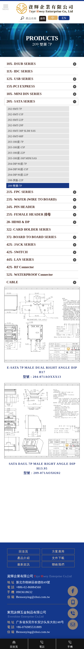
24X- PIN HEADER (21, 207)
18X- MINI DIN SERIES (24, 94)
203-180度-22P (16, 152)
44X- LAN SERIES (20, 259)
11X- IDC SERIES (20, 71)
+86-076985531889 (29, 627)
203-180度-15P (16, 147)
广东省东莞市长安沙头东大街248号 (40, 622)
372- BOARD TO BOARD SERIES (31, 237)
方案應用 (58, 551)
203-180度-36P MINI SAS (22, 158)
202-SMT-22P (15, 119)
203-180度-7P (15, 141)
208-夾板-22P (15, 180)
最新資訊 (23, 564)
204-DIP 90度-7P (17, 163)
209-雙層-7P (15, 185)
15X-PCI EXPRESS (21, 86)
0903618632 (24, 592)
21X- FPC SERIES (20, 192)
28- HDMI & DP (18, 222)
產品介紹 (23, 558)
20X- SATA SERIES (21, 101)
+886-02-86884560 (28, 587)
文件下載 (58, 558)
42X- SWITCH (17, 252)
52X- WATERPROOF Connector (30, 274)
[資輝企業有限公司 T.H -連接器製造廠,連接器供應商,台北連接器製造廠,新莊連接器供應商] (45, 9)
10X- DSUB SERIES (21, 63)
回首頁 (23, 551)
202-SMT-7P (15, 108)
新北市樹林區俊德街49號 (33, 582)
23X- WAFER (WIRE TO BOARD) (31, 199)
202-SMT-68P (15, 136)
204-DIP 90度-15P (18, 169)
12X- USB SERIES (20, 79)
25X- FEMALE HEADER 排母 (29, 214)
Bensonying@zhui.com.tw (33, 597)
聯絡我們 (58, 564)
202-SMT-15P (15, 114)
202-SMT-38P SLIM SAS (21, 130)
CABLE (12, 282)
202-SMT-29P (15, 125)
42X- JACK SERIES (21, 244)
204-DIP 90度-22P (18, 174)
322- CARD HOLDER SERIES (29, 229)
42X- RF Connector (20, 267)
